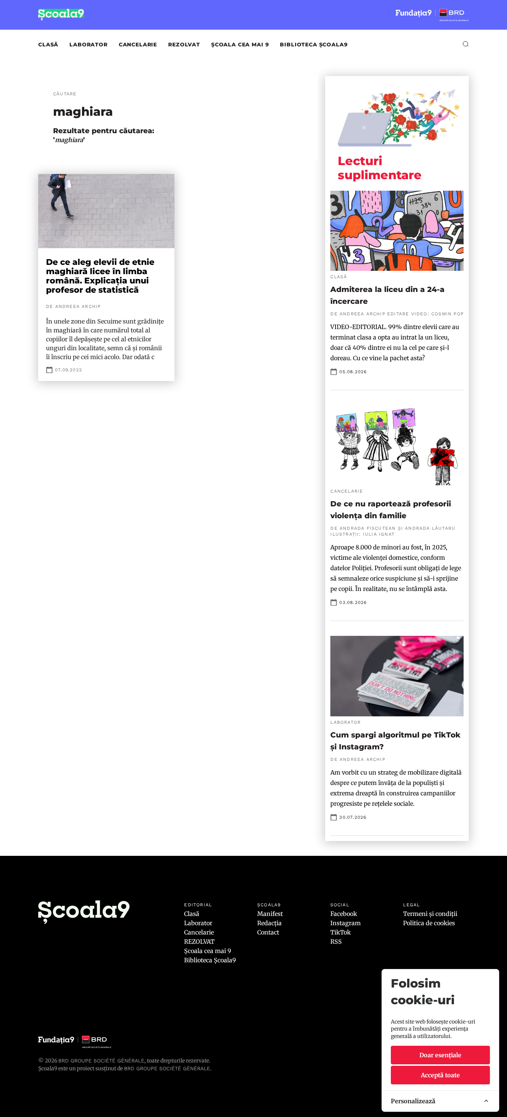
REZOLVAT (184, 44)
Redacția (269, 923)
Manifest (270, 913)
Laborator (88, 44)
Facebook (343, 913)
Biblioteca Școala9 (313, 44)
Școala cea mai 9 (240, 44)
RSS (336, 941)
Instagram (345, 923)
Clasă (48, 44)
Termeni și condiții (430, 913)
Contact (268, 932)
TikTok (340, 932)
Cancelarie (138, 44)
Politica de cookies (429, 923)
